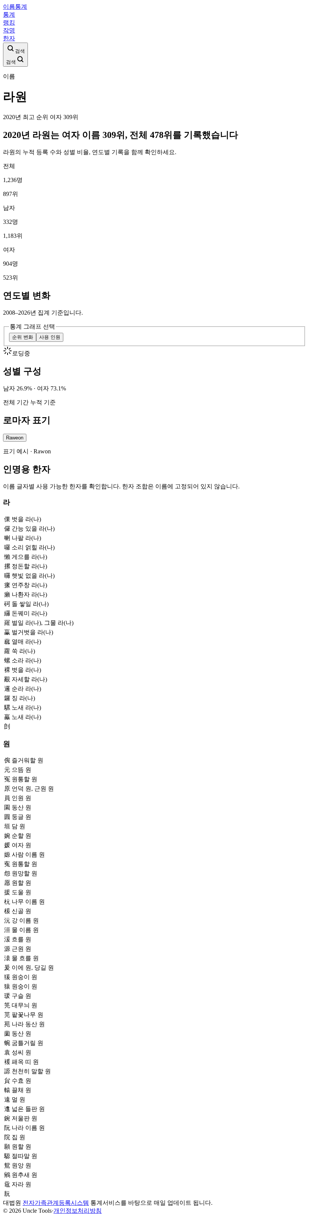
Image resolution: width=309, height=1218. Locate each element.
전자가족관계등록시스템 (56, 1203)
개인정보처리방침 (78, 1210)
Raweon (14, 438)
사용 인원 (49, 337)
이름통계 (15, 6)
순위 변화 (22, 337)
